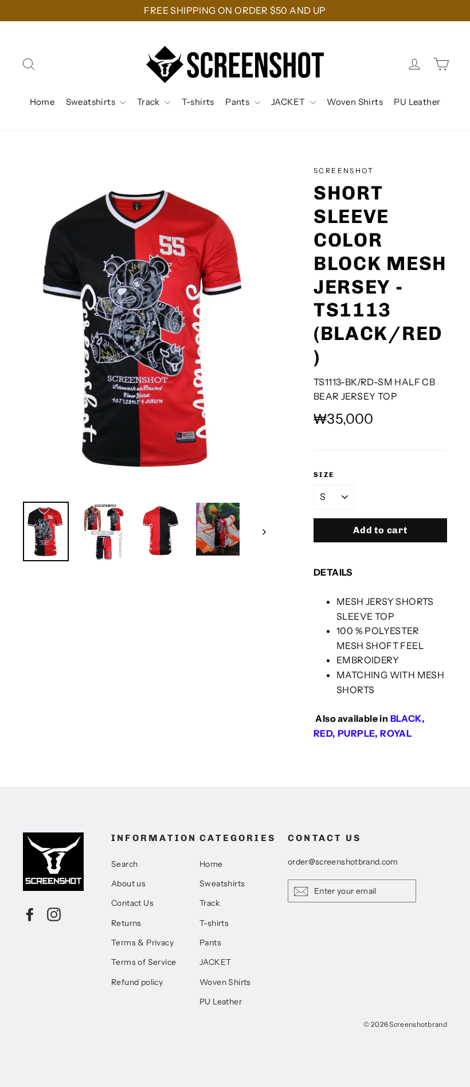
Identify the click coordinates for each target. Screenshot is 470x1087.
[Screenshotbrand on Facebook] (30, 913)
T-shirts (198, 101)
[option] (147, 327)
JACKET (289, 101)
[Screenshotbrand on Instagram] (54, 913)
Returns (126, 923)
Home (42, 101)
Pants (238, 101)
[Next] (263, 531)
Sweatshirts (91, 101)
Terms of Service (143, 962)
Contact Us (132, 903)
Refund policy (137, 982)
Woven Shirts (355, 101)
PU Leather (417, 101)
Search (124, 864)
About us (128, 883)
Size (324, 475)
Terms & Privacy (142, 942)
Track (149, 101)
